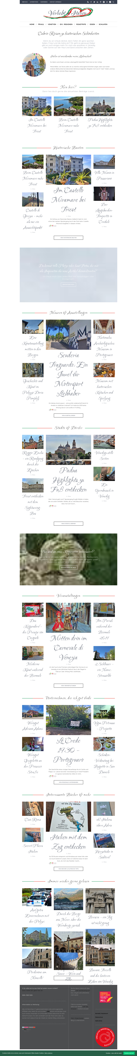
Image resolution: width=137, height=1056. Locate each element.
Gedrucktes (98, 1021)
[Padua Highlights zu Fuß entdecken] (100, 106)
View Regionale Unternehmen (68, 782)
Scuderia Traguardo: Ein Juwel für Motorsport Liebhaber (68, 375)
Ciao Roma (33, 820)
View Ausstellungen (68, 415)
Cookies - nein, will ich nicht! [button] (114, 1053)
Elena (69, 216)
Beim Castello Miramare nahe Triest (68, 125)
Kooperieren (44, 2)
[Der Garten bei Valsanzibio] (100, 938)
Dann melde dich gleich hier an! (32, 990)
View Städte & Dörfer (68, 523)
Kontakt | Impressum (55, 2)
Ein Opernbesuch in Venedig (104, 490)
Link (48, 1011)
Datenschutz (99, 1017)
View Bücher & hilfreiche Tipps (69, 869)
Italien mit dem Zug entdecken (68, 842)
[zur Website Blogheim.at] (26, 1031)
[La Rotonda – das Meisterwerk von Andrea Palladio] (36, 937)
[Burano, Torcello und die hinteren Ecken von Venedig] (100, 955)
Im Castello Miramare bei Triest (36, 125)
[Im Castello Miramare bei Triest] (36, 106)
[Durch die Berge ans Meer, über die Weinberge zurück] (68, 899)
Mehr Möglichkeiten (77, 1018)
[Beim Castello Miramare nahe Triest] (68, 106)
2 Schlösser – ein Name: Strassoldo (104, 670)
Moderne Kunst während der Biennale (33, 670)
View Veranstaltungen (68, 685)
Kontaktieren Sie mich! (68, 567)
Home (68, 978)
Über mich (25, 2)
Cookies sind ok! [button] (129, 1053)
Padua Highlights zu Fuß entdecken (68, 480)
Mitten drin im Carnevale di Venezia (68, 648)
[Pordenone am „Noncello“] (36, 958)
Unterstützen (34, 2)
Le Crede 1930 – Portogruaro (68, 750)
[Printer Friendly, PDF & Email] (52, 226)
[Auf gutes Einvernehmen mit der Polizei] (36, 897)
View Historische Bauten (68, 237)
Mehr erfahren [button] (48, 1053)
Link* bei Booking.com (82, 990)
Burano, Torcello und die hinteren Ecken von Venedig (100, 976)
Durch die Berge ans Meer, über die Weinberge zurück (68, 919)
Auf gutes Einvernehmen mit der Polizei (37, 916)
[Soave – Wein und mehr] (68, 961)
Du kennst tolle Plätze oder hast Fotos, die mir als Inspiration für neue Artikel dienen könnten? (68, 268)
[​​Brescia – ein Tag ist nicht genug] (100, 900)
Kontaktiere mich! (68, 284)
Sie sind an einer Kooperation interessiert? (68, 552)
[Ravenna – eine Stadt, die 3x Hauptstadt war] (68, 942)
